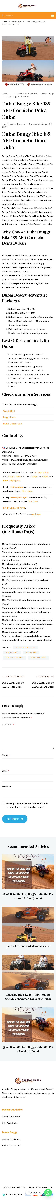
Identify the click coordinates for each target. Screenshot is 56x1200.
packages (36, 514)
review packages (19, 497)
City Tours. (27, 490)
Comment (8, 724)
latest (6, 480)
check (46, 472)
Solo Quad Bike (10, 1122)
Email (5, 770)
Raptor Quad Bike (11, 1116)
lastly (10, 476)
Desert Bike (7, 93)
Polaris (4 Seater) (11, 1145)
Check (17, 476)
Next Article (43, 676)
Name (6, 755)
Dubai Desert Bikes (14, 658)
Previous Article (15, 676)
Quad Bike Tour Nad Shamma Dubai (28, 946)
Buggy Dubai (12, 652)
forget (35, 476)
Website (6, 786)
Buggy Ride (31, 652)
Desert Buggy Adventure (17, 96)
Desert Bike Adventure (27, 93)
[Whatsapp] (48, 1192)
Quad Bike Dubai (38, 658)
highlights (15, 480)
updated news (17, 507)
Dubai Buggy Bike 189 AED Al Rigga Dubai (13, 684)
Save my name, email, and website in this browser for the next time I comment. (27, 805)
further (38, 472)
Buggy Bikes (9, 417)
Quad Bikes (9, 410)
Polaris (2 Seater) (11, 1139)
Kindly (6, 507)
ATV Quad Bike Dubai (25, 647)
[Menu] (52, 16)
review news (16, 486)
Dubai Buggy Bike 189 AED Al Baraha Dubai (43, 684)
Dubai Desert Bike (12, 423)
